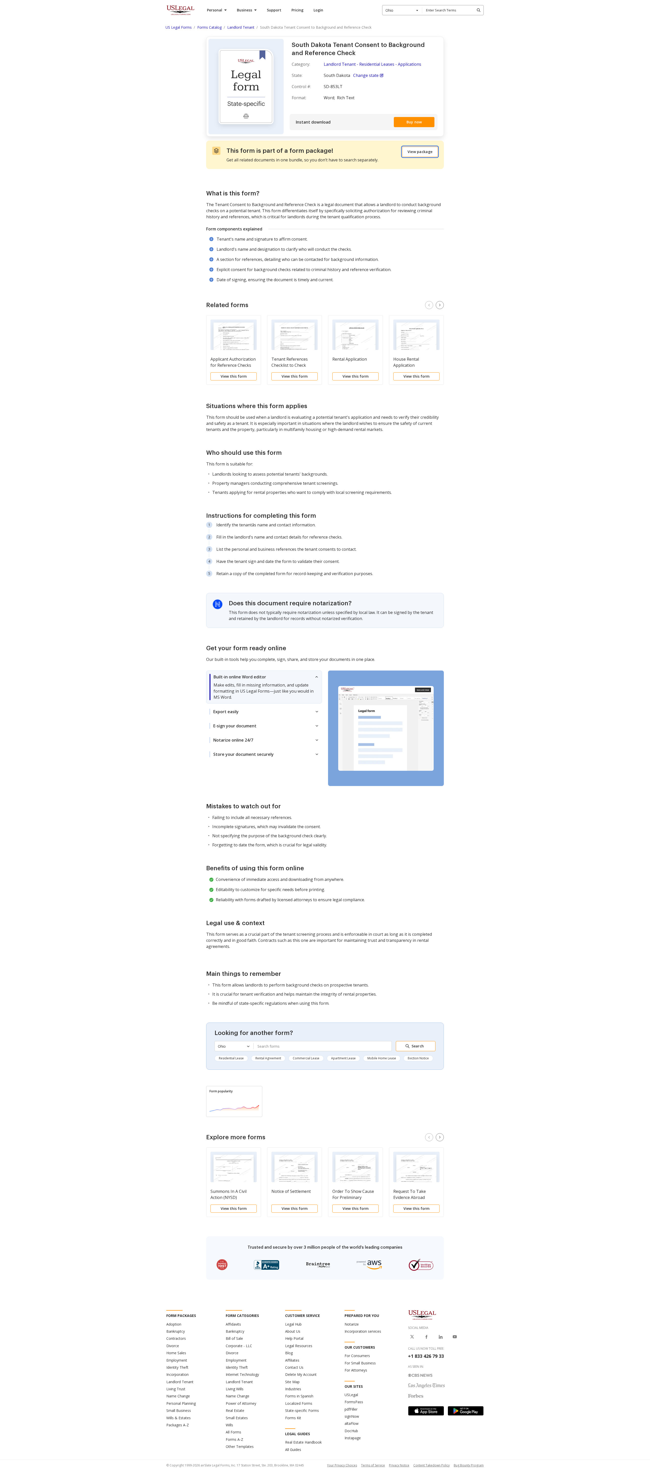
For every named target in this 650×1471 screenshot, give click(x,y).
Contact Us (294, 1367)
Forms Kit (293, 1417)
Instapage (353, 1437)
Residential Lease (231, 1058)
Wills (229, 1425)
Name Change (178, 1396)
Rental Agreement (268, 1058)
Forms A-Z (234, 1439)
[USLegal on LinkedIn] (440, 1337)
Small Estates (237, 1417)
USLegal (351, 1394)
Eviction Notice (418, 1058)
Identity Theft (177, 1367)
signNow (352, 1416)
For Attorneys (356, 1370)
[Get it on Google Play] (466, 1411)
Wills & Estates (178, 1417)
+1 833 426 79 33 (426, 1356)
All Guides (293, 1449)
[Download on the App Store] (426, 1411)
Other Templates (240, 1446)
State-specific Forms (302, 1410)
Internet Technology (242, 1374)
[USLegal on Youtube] (455, 1337)
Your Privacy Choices (342, 1465)
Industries (293, 1388)
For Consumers (357, 1355)
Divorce (172, 1345)
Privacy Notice (399, 1465)
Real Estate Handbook (303, 1442)
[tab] (264, 687)
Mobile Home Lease (381, 1058)
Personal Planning (181, 1403)
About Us (292, 1331)
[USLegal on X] (412, 1337)
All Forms (233, 1432)
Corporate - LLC (239, 1345)
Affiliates (292, 1360)
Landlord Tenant (179, 1381)
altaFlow (352, 1423)
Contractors (176, 1338)
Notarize (352, 1324)
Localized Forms (298, 1403)
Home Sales (176, 1352)
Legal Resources (298, 1345)
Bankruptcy (175, 1331)
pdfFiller (351, 1409)
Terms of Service (373, 1465)
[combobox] (402, 10)
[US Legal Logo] (422, 1314)
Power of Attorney (241, 1403)
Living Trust (175, 1388)
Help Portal (294, 1338)
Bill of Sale (234, 1338)
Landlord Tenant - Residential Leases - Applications (372, 64)
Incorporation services (363, 1331)
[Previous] (429, 305)
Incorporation (177, 1374)
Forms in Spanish (299, 1396)
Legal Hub (293, 1324)
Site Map (292, 1381)
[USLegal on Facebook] (426, 1337)
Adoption (173, 1324)
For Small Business (360, 1363)
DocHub (351, 1430)
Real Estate (235, 1410)
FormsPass (354, 1401)
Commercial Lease (306, 1058)
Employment (176, 1360)
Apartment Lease (343, 1058)
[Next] (440, 305)
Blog (289, 1352)
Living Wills (234, 1388)
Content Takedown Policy (431, 1465)
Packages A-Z (177, 1425)
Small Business (178, 1410)
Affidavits (233, 1324)
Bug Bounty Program (469, 1465)
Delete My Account (301, 1374)
